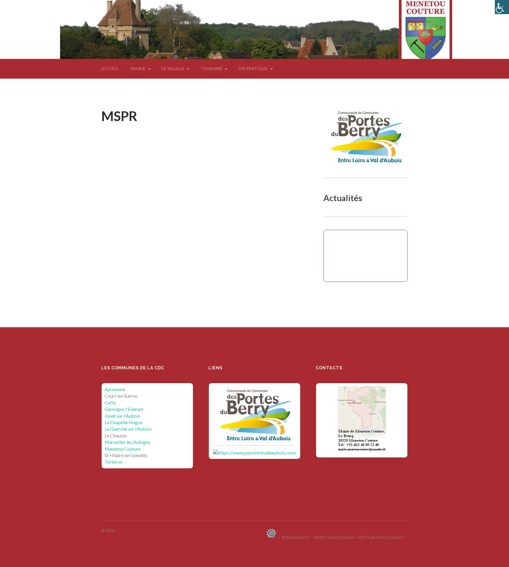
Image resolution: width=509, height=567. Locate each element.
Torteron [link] (114, 461)
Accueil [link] (110, 68)
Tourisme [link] (211, 68)
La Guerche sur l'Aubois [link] (128, 429)
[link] (502, 7)
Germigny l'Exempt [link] (124, 409)
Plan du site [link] (295, 537)
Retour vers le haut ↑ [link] (383, 537)
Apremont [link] (115, 389)
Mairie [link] (138, 68)
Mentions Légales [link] (334, 537)
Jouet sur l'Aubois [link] (122, 416)
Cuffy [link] (110, 402)
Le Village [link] (173, 68)
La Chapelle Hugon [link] (124, 422)
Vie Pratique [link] (253, 68)
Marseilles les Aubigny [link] (127, 442)
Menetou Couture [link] (123, 449)
